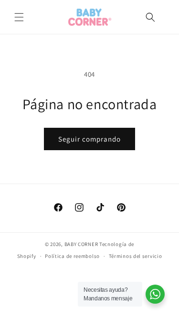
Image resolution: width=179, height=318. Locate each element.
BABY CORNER (81, 244)
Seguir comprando (89, 139)
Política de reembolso (72, 256)
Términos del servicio (135, 256)
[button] (19, 17)
